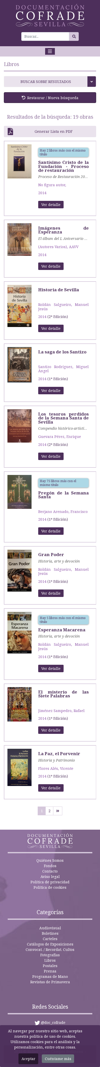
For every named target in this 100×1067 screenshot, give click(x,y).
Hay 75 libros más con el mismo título (58, 483)
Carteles (50, 938)
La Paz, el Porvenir (59, 753)
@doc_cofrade (53, 1022)
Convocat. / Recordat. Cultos (50, 949)
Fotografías (50, 954)
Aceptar (28, 1058)
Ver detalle (51, 204)
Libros (50, 960)
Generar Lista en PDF (54, 131)
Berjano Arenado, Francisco (63, 511)
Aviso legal (50, 876)
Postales (50, 965)
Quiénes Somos (50, 860)
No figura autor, (52, 184)
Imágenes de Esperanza (63, 230)
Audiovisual (50, 927)
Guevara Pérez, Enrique (59, 436)
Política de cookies (50, 887)
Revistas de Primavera (50, 981)
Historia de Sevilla (58, 290)
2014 (42, 192)
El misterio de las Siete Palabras (63, 694)
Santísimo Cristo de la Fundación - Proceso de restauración (63, 166)
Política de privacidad (50, 881)
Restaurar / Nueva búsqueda (52, 97)
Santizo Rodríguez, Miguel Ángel (63, 368)
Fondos (50, 865)
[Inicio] (50, 15)
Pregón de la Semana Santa (63, 495)
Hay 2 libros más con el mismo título (63, 152)
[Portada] (19, 160)
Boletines (50, 933)
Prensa (50, 971)
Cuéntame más (58, 1058)
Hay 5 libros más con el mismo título (63, 620)
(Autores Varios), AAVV (58, 246)
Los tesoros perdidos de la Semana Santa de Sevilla (63, 418)
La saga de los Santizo (62, 352)
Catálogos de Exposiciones (50, 944)
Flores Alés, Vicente (55, 768)
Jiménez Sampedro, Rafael (61, 710)
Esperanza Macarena (61, 630)
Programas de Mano (50, 976)
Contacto (50, 871)
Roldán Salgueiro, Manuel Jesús (63, 306)
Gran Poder (51, 554)
